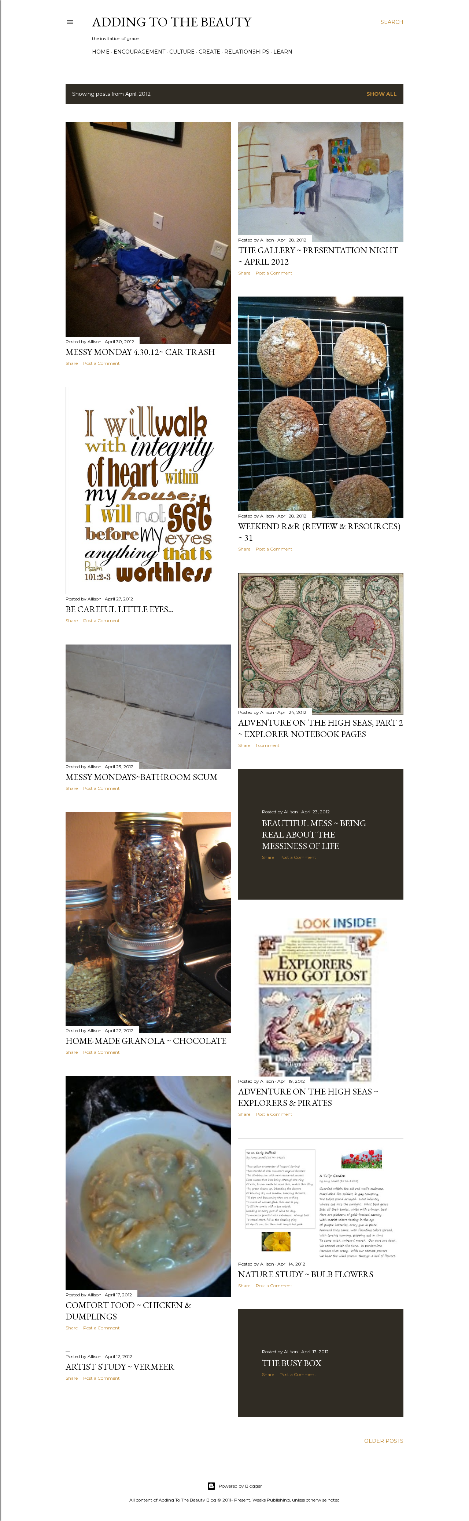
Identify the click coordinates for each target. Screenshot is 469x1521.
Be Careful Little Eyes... (120, 609)
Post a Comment (101, 363)
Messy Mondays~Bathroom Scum (142, 777)
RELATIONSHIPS (246, 51)
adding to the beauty (171, 21)
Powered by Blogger (240, 1486)
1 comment (268, 745)
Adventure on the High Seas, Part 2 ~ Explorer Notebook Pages (320, 728)
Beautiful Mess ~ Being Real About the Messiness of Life (314, 834)
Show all (381, 94)
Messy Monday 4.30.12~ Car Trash (140, 351)
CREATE (209, 51)
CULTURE (182, 51)
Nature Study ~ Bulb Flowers (305, 1274)
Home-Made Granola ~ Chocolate (146, 1040)
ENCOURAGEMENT (139, 51)
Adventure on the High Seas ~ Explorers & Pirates (308, 1097)
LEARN (282, 51)
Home (101, 51)
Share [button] (72, 363)
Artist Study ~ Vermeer (120, 1366)
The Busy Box (291, 1363)
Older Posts (383, 1441)
